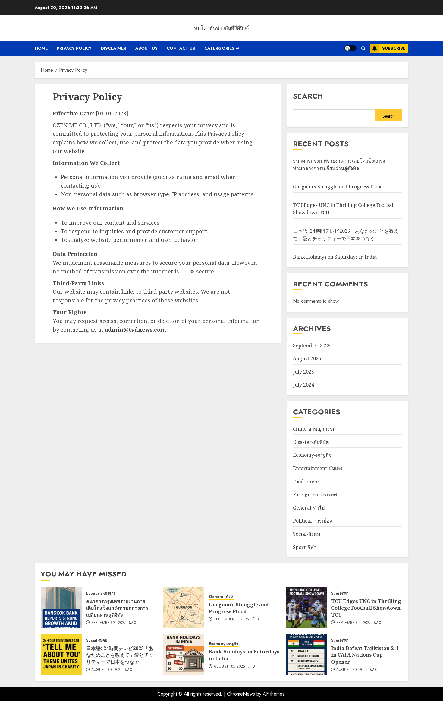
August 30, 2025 (106, 670)
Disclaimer (113, 48)
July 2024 (303, 384)
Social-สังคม (306, 534)
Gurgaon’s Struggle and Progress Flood (338, 186)
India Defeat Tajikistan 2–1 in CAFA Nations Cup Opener (365, 655)
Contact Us (181, 48)
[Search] (363, 48)
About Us (146, 48)
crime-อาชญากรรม (314, 428)
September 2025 (312, 345)
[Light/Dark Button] (350, 48)
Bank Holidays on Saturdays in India (335, 257)
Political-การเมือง (312, 520)
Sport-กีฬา (304, 547)
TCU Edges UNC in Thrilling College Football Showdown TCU (366, 608)
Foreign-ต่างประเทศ (315, 494)
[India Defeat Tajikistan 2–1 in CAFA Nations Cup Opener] (306, 654)
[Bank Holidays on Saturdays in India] (183, 654)
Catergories (219, 48)
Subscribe (393, 48)
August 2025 (307, 358)
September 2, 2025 (108, 622)
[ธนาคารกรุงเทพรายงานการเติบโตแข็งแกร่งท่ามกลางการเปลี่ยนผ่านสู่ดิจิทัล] (61, 607)
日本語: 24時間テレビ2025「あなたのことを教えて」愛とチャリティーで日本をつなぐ (345, 235)
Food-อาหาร (306, 481)
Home (41, 48)
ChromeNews (241, 693)
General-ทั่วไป (309, 507)
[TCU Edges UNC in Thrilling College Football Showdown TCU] (306, 607)
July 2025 (303, 371)
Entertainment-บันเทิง (317, 468)
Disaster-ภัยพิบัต (311, 442)
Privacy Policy (74, 48)
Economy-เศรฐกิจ (312, 455)
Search (308, 96)
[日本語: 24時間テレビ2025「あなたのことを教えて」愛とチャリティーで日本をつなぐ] (61, 654)
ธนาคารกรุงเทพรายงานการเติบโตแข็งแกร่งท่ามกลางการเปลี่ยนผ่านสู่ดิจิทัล (339, 164)
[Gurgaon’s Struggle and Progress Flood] (183, 607)
